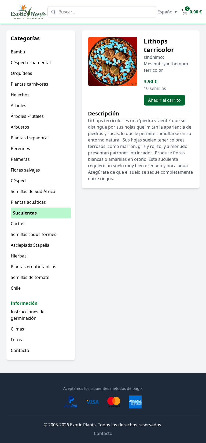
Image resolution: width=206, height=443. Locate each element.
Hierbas (19, 256)
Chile (16, 288)
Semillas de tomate (30, 277)
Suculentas (25, 213)
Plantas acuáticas (28, 202)
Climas (17, 329)
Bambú (18, 52)
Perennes (20, 148)
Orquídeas (21, 73)
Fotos (16, 340)
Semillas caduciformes (33, 234)
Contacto (20, 350)
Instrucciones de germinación (28, 315)
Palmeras (20, 159)
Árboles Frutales (27, 116)
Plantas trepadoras (30, 138)
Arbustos (20, 127)
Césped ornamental (31, 63)
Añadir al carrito (164, 100)
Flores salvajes (25, 170)
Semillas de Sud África (33, 191)
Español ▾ (167, 12)
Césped (18, 181)
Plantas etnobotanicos (33, 267)
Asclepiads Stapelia (30, 245)
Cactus (17, 224)
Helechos (20, 95)
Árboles (18, 105)
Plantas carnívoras (29, 84)
